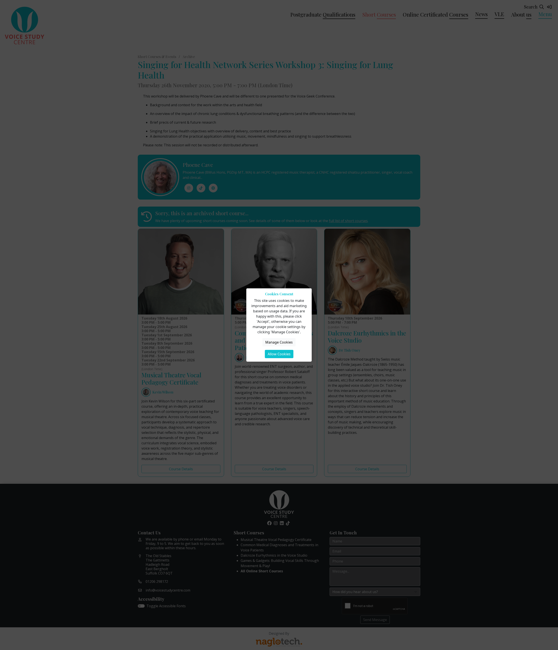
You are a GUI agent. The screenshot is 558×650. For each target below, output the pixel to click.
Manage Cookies (279, 342)
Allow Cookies (279, 354)
